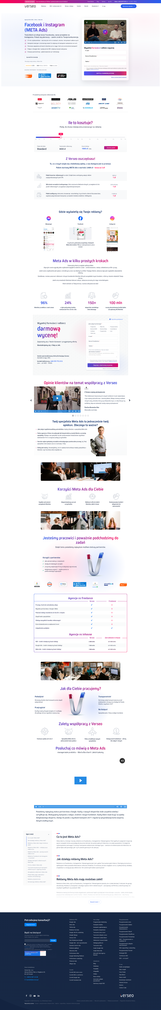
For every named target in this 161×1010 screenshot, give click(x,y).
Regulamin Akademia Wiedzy (127, 1000)
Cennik (79, 6)
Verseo (50, 1000)
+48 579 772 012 (56, 361)
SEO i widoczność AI (55, 6)
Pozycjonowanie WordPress (126, 934)
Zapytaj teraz (30, 924)
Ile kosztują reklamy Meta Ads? (37, 882)
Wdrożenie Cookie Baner (100, 937)
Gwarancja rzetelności (125, 980)
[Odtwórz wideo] (105, 32)
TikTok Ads (72, 927)
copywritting (63, 1003)
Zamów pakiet (111, 148)
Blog (98, 1)
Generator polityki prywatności (98, 980)
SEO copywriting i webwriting (127, 948)
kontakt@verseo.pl (32, 980)
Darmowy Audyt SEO (99, 983)
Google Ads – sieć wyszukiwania (78, 943)
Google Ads (72, 922)
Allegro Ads (72, 963)
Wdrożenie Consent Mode (100, 940)
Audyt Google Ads (98, 948)
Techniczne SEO (123, 955)
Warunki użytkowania (100, 1000)
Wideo (95, 974)
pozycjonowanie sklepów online (46, 1003)
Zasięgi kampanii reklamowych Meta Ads (37, 861)
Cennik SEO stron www (75, 972)
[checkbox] (103, 330)
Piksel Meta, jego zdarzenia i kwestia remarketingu (36, 875)
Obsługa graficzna (98, 943)
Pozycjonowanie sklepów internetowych (126, 944)
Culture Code (122, 987)
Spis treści (29, 834)
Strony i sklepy (69, 6)
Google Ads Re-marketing (76, 932)
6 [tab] (85, 415)
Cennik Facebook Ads (75, 980)
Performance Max (74, 953)
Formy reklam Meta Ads (35, 865)
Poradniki (95, 968)
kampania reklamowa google (73, 1003)
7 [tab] (88, 415)
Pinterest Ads (73, 961)
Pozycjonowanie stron (125, 922)
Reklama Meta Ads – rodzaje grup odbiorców (37, 848)
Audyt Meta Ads (97, 950)
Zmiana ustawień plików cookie (84, 1000)
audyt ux (57, 1003)
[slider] (61, 137)
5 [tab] (83, 415)
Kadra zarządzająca (124, 967)
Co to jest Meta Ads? (34, 838)
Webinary (96, 966)
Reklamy (43, 6)
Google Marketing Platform (76, 956)
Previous (31, 400)
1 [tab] (73, 415)
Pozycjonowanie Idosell (125, 931)
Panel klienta (91, 1)
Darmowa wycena (128, 6)
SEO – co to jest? (123, 958)
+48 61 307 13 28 (122, 1)
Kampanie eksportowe (99, 930)
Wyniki (86, 6)
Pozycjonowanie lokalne (125, 924)
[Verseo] (30, 6)
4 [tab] (80, 415)
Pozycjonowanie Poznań (125, 950)
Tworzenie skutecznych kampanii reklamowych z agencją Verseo (37, 868)
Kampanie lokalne (98, 924)
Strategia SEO (123, 953)
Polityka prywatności (113, 1000)
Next (129, 400)
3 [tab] (78, 415)
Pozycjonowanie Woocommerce (123, 928)
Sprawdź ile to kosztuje (32, 57)
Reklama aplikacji (74, 948)
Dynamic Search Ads (75, 945)
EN (110, 1)
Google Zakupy (73, 935)
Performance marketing (75, 958)
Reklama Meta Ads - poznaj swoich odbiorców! (38, 852)
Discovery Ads (73, 950)
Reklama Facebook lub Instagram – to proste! (37, 857)
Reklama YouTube (74, 930)
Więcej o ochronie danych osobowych (118, 77)
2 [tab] (75, 415)
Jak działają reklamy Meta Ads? (37, 840)
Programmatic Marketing (100, 922)
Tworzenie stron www (99, 932)
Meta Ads (72, 924)
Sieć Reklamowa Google (76, 940)
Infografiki (96, 971)
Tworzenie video (97, 945)
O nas (103, 6)
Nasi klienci (122, 974)
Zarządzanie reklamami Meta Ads (37, 872)
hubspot (37, 1003)
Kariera (103, 1)
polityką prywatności (94, 69)
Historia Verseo (123, 982)
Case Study (122, 972)
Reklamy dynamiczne (34, 879)
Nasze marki (122, 977)
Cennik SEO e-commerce (76, 975)
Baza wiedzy (96, 976)
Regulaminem (27, 946)
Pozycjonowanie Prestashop (126, 936)
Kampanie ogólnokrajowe (100, 927)
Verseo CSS (72, 937)
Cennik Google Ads (74, 977)
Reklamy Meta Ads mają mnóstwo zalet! (38, 844)
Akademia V (95, 6)
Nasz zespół (122, 969)
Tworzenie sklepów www (100, 935)
